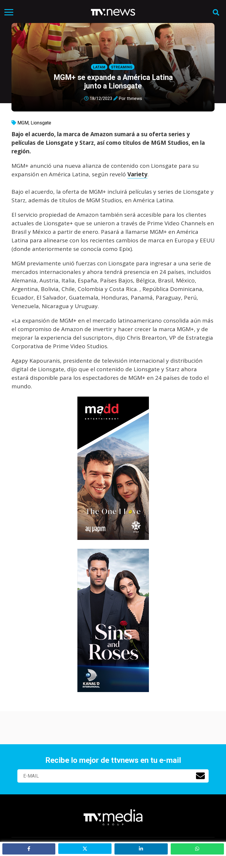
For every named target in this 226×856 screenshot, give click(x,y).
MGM (23, 123)
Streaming (121, 67)
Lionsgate (41, 123)
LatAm (99, 67)
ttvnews (134, 98)
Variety (137, 174)
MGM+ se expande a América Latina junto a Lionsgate (113, 81)
